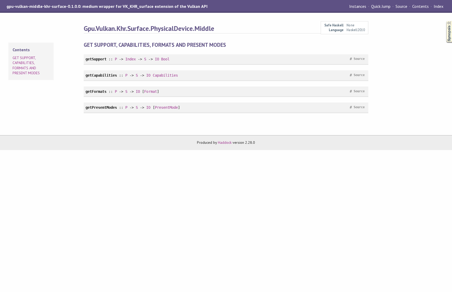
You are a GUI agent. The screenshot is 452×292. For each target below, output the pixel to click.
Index (438, 6)
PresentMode (166, 107)
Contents (420, 6)
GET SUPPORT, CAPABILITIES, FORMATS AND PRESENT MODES (26, 65)
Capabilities (165, 75)
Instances (357, 6)
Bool (165, 59)
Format (150, 91)
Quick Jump (381, 6)
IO (157, 59)
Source (401, 6)
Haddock (224, 142)
